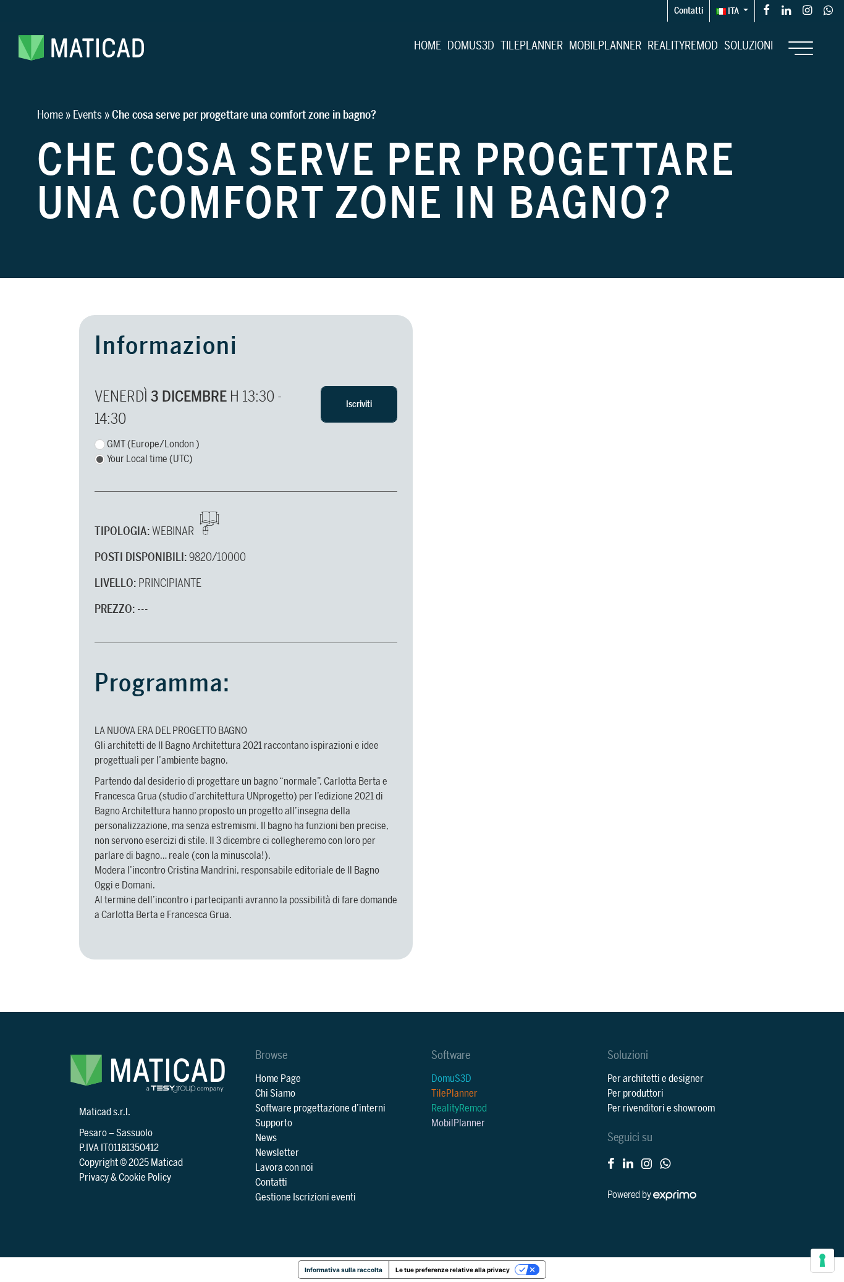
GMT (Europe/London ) (153, 444)
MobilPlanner (605, 45)
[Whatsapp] (828, 9)
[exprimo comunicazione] (674, 1195)
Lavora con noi (284, 1167)
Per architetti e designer (655, 1079)
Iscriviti (359, 404)
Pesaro (93, 1133)
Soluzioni (748, 45)
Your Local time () (150, 459)
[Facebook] (766, 9)
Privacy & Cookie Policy (125, 1177)
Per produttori (635, 1093)
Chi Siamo (275, 1093)
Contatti (688, 11)
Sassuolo (134, 1133)
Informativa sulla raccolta (343, 1269)
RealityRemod (683, 45)
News (266, 1138)
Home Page (278, 1079)
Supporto (273, 1123)
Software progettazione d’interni (320, 1108)
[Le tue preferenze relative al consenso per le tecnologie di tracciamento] (822, 1260)
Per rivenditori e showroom (661, 1108)
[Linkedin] (786, 9)
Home (427, 45)
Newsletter (277, 1153)
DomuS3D (470, 45)
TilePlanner (531, 45)
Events (87, 115)
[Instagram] (807, 9)
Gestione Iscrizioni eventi (305, 1197)
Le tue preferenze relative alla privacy (452, 1269)
